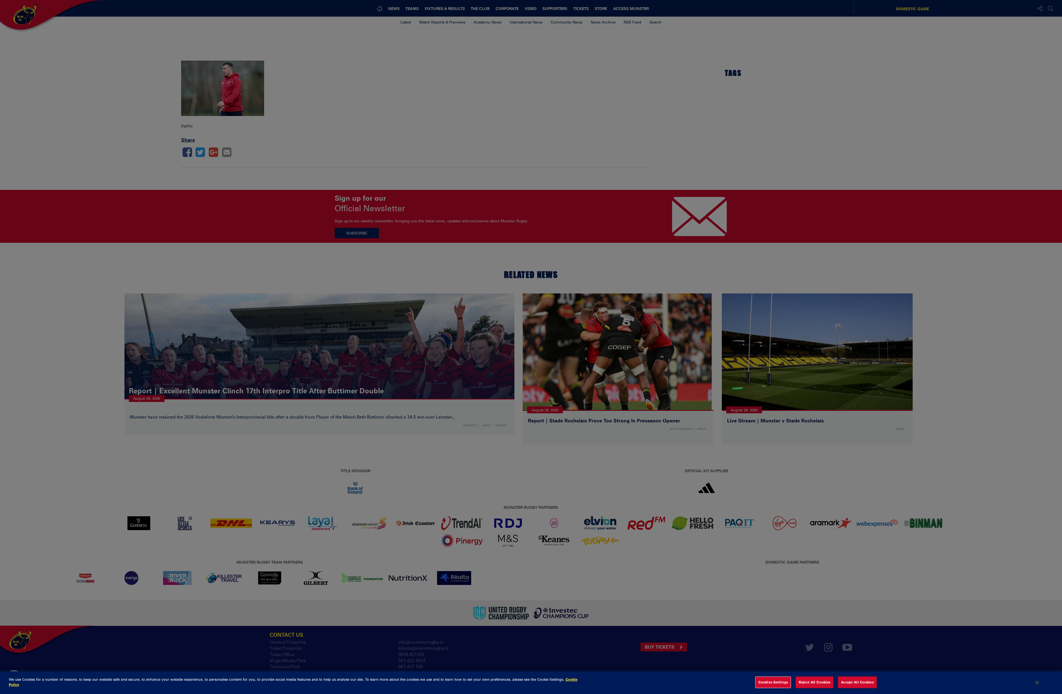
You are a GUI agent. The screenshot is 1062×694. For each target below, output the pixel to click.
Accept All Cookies (857, 682)
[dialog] (531, 682)
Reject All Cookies (814, 682)
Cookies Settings (773, 682)
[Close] (1037, 682)
